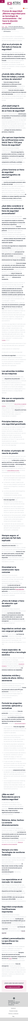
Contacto (4, 340)
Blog (6, 26)
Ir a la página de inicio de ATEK (14, 987)
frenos (10, 958)
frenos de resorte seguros (20, 723)
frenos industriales (19, 589)
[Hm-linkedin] (14, 998)
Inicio (3, 26)
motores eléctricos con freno (13, 470)
